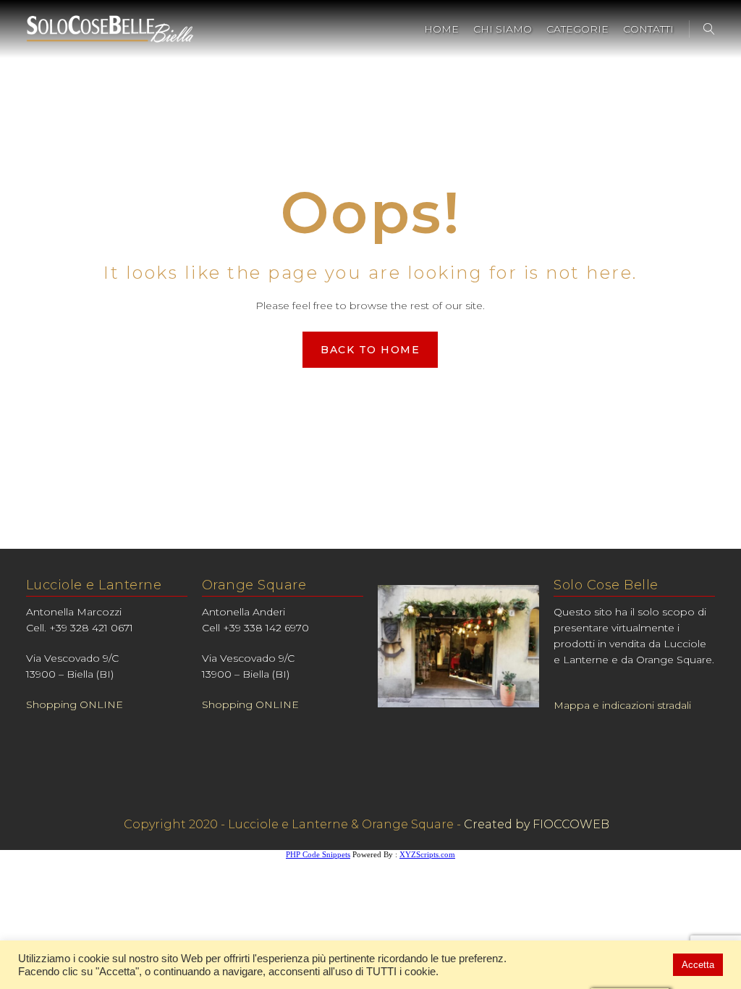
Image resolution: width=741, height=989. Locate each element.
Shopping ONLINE (74, 704)
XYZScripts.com (427, 854)
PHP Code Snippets (318, 854)
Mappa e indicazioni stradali (622, 705)
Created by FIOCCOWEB (536, 824)
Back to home (370, 349)
